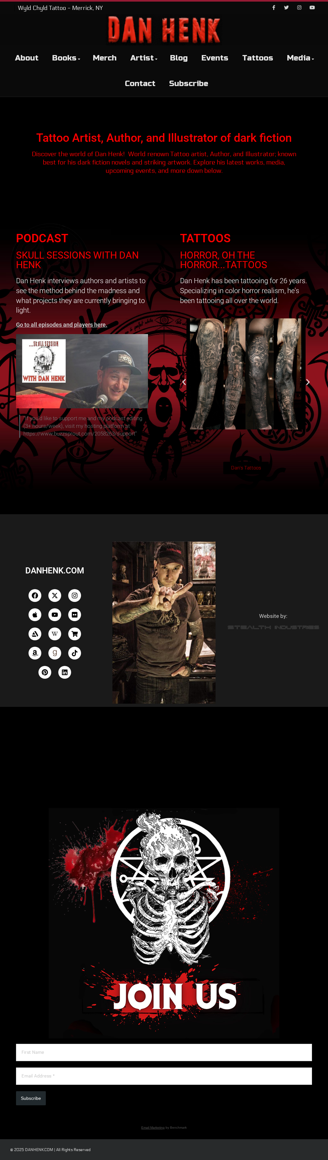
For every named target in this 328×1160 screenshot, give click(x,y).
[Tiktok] (74, 653)
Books (64, 58)
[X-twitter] (54, 595)
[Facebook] (273, 8)
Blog (179, 58)
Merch (105, 58)
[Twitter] (286, 8)
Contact (140, 83)
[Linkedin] (64, 672)
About (26, 58)
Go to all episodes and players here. (61, 324)
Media (298, 58)
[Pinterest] (44, 672)
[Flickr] (74, 614)
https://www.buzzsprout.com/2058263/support (79, 433)
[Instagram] (299, 8)
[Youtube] (312, 8)
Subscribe (188, 83)
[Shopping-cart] (74, 634)
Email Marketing (153, 1127)
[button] (184, 382)
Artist (142, 58)
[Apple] (35, 614)
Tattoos (257, 58)
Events (214, 58)
